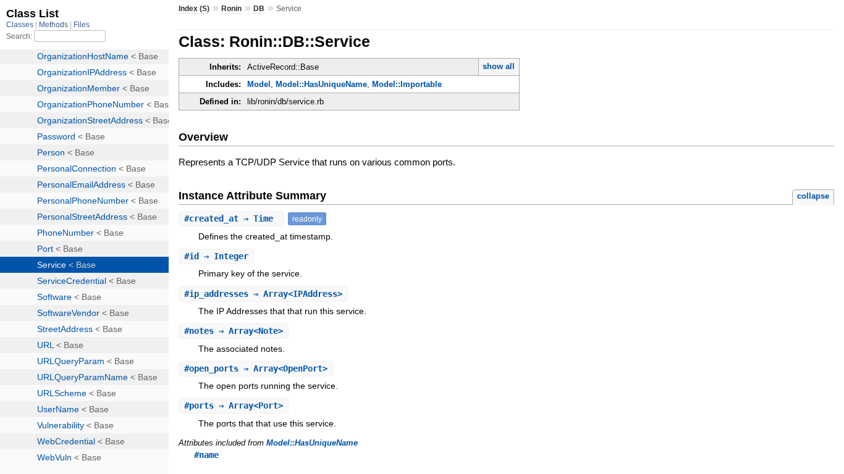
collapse (813, 196)
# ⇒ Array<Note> (233, 331)
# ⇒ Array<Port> (233, 405)
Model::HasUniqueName (321, 84)
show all (499, 66)
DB (258, 8)
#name (206, 455)
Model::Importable (407, 84)
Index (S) (194, 8)
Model (259, 84)
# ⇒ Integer (216, 256)
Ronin (231, 8)
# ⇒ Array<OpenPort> (255, 368)
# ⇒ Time (231, 218)
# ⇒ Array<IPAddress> (263, 294)
